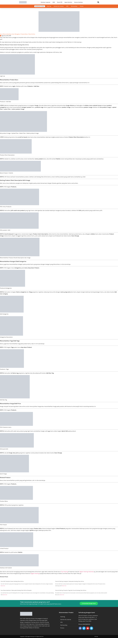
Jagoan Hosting (35, 573)
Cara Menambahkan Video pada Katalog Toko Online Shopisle (16, 590)
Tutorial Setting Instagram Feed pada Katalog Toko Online (69, 581)
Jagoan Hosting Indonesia (86, 571)
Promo (81, 6)
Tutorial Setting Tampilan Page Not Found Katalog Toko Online (70, 590)
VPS (67, 6)
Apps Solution (68, 2)
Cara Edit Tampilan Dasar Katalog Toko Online (12, 581)
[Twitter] (84, 628)
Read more (3, 585)
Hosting (49, 6)
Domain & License (59, 6)
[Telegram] (91, 628)
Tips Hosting (64, 571)
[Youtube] (87, 628)
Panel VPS (59, 2)
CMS (54, 2)
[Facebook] (80, 628)
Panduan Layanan (45, 2)
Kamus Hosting (78, 2)
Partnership (74, 6)
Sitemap (96, 636)
